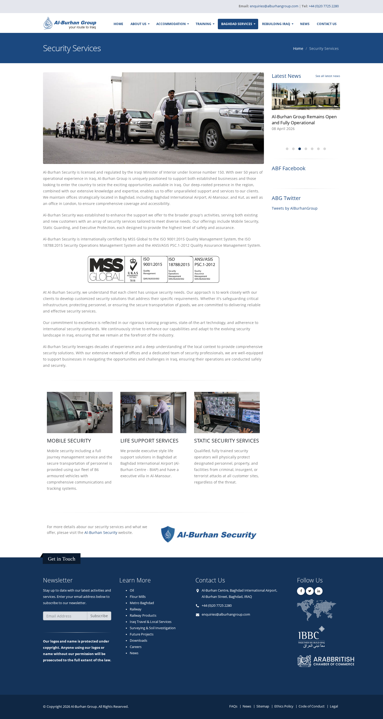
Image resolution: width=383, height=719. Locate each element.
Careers (135, 647)
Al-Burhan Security (101, 532)
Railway (135, 609)
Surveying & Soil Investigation (153, 628)
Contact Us (327, 24)
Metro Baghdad (142, 603)
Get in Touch (61, 559)
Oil (132, 590)
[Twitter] (310, 591)
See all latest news (328, 76)
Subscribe (99, 615)
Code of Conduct (312, 706)
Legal (334, 706)
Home (118, 24)
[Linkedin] (319, 591)
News (305, 24)
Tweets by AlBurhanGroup (295, 208)
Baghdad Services (236, 24)
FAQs (233, 706)
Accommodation (171, 24)
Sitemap (262, 706)
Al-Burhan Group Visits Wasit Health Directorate (300, 120)
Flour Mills (138, 596)
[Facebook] (301, 591)
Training (203, 24)
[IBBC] (330, 636)
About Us (138, 24)
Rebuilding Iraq (276, 24)
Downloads (138, 640)
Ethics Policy (283, 706)
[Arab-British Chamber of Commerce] (330, 666)
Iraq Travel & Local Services (150, 622)
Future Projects (141, 634)
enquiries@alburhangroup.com (226, 614)
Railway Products (143, 615)
